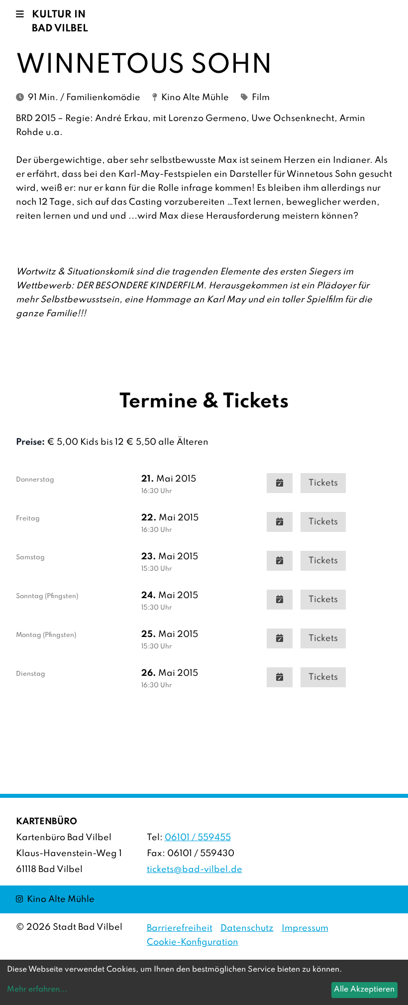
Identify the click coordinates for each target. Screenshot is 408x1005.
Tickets (323, 483)
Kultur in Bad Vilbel (60, 22)
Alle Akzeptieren (364, 990)
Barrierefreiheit (179, 928)
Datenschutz (247, 928)
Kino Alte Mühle (55, 899)
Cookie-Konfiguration (192, 942)
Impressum (305, 928)
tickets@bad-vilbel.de (194, 869)
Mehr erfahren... (37, 990)
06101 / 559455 (198, 837)
